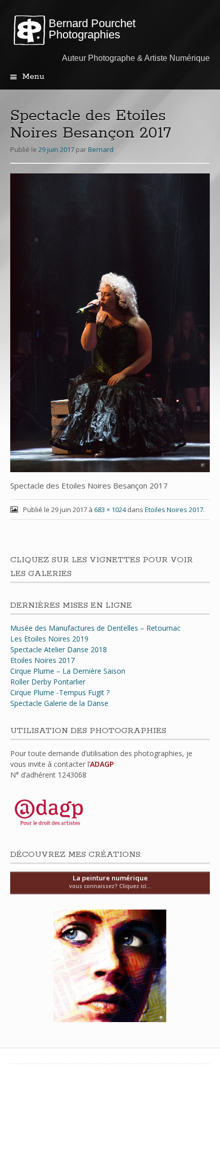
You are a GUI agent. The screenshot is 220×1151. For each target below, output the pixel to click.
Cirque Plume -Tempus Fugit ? (59, 692)
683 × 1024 (110, 509)
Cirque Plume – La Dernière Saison (67, 671)
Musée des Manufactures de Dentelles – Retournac (95, 628)
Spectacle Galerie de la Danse (59, 703)
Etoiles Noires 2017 (174, 509)
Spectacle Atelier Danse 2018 (58, 649)
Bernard (101, 149)
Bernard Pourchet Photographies (92, 29)
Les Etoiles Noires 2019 (49, 639)
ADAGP (102, 764)
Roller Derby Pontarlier (47, 682)
